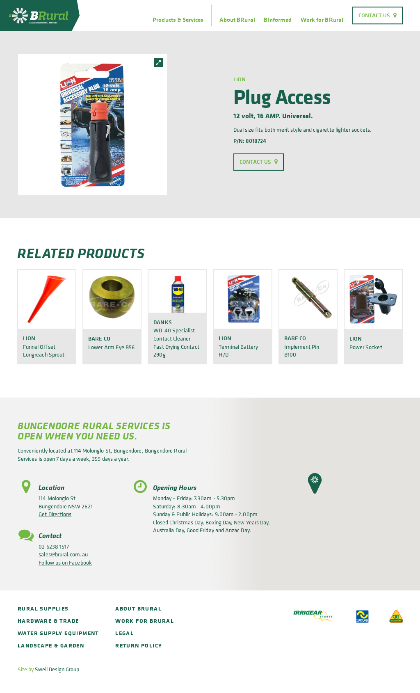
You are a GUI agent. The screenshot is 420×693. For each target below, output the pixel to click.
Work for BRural (322, 20)
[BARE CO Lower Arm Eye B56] (112, 299)
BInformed (278, 20)
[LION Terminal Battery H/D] (242, 299)
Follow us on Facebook (65, 562)
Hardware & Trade (48, 620)
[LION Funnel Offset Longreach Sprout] (46, 299)
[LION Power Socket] (373, 299)
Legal (124, 633)
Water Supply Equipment (58, 633)
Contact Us (374, 15)
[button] (314, 483)
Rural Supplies (43, 608)
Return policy (138, 645)
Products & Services (178, 20)
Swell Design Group (57, 669)
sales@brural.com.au (63, 554)
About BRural (237, 20)
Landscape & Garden (51, 645)
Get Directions (55, 514)
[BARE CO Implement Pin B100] (308, 299)
